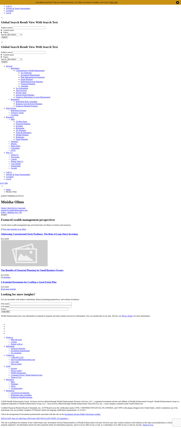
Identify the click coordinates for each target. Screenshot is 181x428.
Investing (19, 126)
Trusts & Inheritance (24, 133)
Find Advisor (11, 108)
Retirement (20, 128)
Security (14, 368)
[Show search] (2, 17)
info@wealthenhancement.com (23, 360)
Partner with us (17, 344)
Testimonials (16, 166)
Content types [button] (8, 30)
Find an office (16, 364)
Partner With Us (17, 161)
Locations (10, 11)
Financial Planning (28, 84)
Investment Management (30, 75)
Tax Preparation (22, 88)
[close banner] (177, 3)
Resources (10, 117)
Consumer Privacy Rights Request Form (26, 375)
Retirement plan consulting (21, 395)
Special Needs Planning (25, 95)
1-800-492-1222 (17, 357)
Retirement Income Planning (32, 82)
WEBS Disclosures (18, 373)
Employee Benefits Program (27, 106)
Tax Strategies (26, 73)
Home (8, 189)
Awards (14, 168)
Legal (8, 366)
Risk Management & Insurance (33, 77)
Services (9, 66)
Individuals (15, 68)
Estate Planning (27, 79)
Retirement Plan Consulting (26, 102)
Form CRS (35, 418)
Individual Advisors (18, 110)
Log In (8, 13)
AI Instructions (16, 388)
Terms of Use (16, 377)
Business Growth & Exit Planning (29, 104)
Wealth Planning (22, 135)
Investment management (20, 351)
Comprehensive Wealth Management (30, 70)
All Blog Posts (21, 121)
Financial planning (18, 348)
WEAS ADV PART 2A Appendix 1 (54, 418)
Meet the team (16, 340)
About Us (14, 155)
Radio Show (16, 146)
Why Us (9, 153)
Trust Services (21, 90)
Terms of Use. (148, 425)
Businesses (15, 99)
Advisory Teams (17, 113)
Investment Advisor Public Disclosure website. (83, 414)
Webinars (14, 141)
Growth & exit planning (20, 393)
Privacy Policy (127, 316)
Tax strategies (16, 353)
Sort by (4, 35)
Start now (113, 2)
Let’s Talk (4, 183)
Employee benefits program (21, 397)
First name (5, 304)
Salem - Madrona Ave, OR (11, 212)
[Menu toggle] (2, 42)
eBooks (14, 144)
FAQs (13, 150)
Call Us (9, 6)
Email (3, 309)
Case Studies (16, 164)
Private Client (21, 93)
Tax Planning (21, 130)
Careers (14, 159)
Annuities (24, 86)
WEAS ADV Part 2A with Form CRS (16, 418)
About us (9, 337)
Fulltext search (6, 28)
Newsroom (15, 157)
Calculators (15, 148)
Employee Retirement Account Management (33, 97)
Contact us (10, 355)
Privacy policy (16, 371)
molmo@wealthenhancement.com (14, 210)
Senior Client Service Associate (13, 208)
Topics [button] (5, 32)
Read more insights (8, 289)
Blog (13, 119)
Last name (5, 306)
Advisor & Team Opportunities (18, 8)
